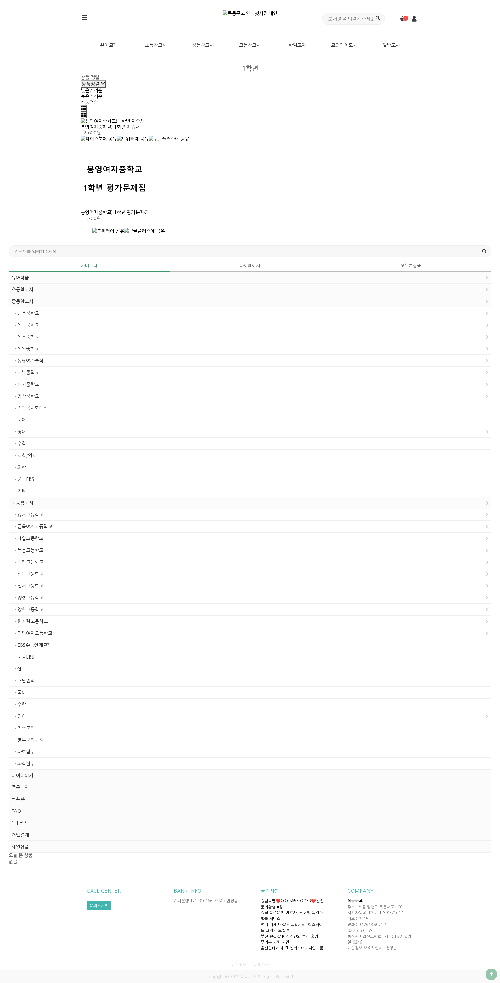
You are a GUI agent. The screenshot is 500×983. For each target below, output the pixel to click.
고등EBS (25, 657)
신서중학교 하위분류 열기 (487, 384)
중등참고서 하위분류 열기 (487, 301)
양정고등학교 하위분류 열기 (487, 597)
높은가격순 (91, 96)
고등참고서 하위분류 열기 (487, 503)
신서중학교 (28, 384)
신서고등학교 (30, 585)
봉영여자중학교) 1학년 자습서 (110, 127)
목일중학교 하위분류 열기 (487, 348)
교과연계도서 (344, 45)
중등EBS (25, 479)
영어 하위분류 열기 (487, 431)
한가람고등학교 (32, 621)
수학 (21, 443)
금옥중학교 (28, 313)
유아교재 (108, 45)
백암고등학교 (30, 562)
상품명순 (89, 102)
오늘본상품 (411, 265)
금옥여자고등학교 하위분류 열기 (487, 526)
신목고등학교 (30, 574)
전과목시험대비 (32, 408)
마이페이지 (250, 265)
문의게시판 (99, 905)
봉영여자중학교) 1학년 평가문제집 (114, 212)
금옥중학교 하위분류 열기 (487, 313)
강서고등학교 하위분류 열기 (487, 514)
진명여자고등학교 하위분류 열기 (487, 633)
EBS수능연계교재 (34, 645)
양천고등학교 (30, 609)
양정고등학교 (30, 597)
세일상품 (20, 846)
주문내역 (20, 787)
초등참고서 (156, 45)
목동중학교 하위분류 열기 (487, 325)
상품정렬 (91, 83)
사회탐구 (26, 751)
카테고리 (89, 265)
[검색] (377, 18)
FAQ (16, 811)
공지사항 (270, 890)
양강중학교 (28, 396)
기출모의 (26, 728)
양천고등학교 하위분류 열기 (487, 609)
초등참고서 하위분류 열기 (487, 289)
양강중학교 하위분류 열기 (487, 396)
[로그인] (414, 19)
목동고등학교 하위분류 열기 (487, 550)
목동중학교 (28, 325)
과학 (21, 467)
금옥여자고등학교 (34, 526)
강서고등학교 (30, 514)
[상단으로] (491, 974)
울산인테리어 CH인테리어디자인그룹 (292, 948)
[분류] (84, 18)
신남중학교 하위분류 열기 (487, 372)
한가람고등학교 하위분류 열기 (487, 621)
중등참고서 (203, 45)
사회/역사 (27, 455)
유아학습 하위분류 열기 (487, 277)
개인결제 (20, 834)
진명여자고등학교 (34, 633)
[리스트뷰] (84, 108)
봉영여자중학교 (32, 360)
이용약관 (261, 965)
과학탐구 (26, 763)
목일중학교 (28, 348)
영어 (21, 431)
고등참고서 (250, 45)
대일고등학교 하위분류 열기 (487, 538)
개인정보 (239, 965)
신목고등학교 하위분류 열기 (487, 574)
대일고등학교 (30, 538)
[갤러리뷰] (84, 115)
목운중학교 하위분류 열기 (487, 337)
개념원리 (26, 680)
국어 (21, 419)
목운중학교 (28, 337)
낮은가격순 (91, 90)
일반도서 (391, 45)
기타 (21, 491)
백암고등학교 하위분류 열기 (487, 562)
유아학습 (20, 277)
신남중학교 (28, 372)
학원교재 (297, 45)
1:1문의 (19, 823)
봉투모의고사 (30, 740)
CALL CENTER (104, 890)
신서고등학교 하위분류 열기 (487, 586)
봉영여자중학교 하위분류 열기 (487, 360)
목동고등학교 (30, 550)
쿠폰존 (18, 799)
